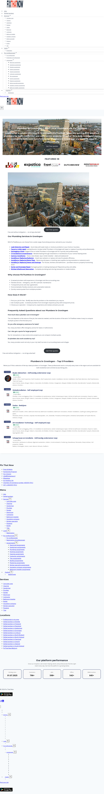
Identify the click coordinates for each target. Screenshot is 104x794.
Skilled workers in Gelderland (12, 628)
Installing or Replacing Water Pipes (23, 260)
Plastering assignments (15, 81)
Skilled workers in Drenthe (11, 622)
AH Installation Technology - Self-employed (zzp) (31, 423)
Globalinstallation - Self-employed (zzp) (28, 390)
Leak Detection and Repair (20, 247)
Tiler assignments (14, 76)
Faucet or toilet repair (18, 249)
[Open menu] (2, 108)
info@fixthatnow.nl (9, 476)
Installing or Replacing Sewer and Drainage (26, 262)
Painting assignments (14, 69)
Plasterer (8, 41)
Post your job (4, 96)
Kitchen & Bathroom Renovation (22, 269)
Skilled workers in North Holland (13, 637)
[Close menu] (0, 706)
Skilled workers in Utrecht (11, 642)
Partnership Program (10, 472)
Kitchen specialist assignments (17, 83)
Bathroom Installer (10, 34)
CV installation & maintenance (21, 254)
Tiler (7, 45)
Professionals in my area (11, 619)
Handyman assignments (15, 65)
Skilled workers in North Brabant (13, 635)
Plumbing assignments (15, 67)
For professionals (10, 55)
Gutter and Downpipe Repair (21, 267)
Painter (8, 27)
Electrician (8, 29)
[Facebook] (1, 701)
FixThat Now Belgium (10, 648)
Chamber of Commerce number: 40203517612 (18, 483)
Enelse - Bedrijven (19, 405)
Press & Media (7, 469)
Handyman (9, 23)
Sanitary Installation (18, 256)
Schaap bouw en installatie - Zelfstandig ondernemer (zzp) (35, 438)
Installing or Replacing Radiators (22, 258)
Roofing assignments (14, 78)
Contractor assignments (15, 74)
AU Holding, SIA (8, 480)
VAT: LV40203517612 (10, 485)
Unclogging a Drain (17, 251)
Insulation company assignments (17, 85)
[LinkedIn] (3, 701)
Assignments (10, 543)
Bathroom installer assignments (17, 88)
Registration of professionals (13, 57)
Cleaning (8, 20)
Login (5, 531)
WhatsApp (6, 478)
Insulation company (11, 36)
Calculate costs (9, 18)
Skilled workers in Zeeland (11, 644)
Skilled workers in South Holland (13, 646)
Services (5, 499)
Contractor (9, 32)
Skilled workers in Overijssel (12, 639)
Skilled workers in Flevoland (12, 626)
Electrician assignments (15, 62)
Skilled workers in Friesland (12, 624)
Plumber (8, 25)
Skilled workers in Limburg (11, 633)
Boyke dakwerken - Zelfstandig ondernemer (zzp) (32, 373)
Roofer (8, 43)
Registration (9, 50)
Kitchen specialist (10, 39)
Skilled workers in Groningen (12, 630)
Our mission (7, 474)
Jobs (5, 11)
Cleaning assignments (15, 71)
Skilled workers (9, 13)
